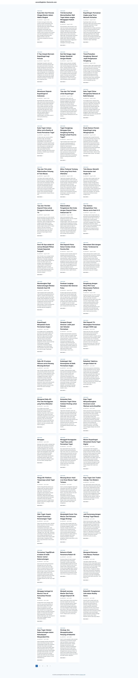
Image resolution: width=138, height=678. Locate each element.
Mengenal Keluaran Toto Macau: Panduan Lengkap (91, 554)
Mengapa (40, 440)
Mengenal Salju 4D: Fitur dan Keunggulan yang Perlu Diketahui (45, 401)
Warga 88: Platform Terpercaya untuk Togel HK (46, 480)
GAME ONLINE (39, 10)
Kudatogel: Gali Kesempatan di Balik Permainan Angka (67, 363)
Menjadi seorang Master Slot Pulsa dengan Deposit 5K (67, 593)
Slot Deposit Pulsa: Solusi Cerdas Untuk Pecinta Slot (67, 247)
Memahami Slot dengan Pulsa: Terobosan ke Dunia (92, 247)
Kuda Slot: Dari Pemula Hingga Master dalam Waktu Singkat (45, 15)
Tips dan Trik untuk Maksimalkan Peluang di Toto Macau (45, 171)
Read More (40, 42)
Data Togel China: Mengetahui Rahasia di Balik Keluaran (91, 93)
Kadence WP (82, 674)
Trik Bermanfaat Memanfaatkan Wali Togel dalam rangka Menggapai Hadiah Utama (67, 17)
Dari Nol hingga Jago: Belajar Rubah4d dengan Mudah (68, 56)
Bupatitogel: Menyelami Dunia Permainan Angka (43, 324)
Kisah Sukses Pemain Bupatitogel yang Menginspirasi (91, 130)
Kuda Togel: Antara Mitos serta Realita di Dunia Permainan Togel (45, 130)
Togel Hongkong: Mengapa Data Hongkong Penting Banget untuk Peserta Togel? (68, 132)
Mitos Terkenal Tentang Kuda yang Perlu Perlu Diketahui (69, 171)
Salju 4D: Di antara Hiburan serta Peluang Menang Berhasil (45, 363)
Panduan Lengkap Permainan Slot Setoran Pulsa (69, 286)
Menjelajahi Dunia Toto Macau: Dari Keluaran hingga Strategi (68, 516)
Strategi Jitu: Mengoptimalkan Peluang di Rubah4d (67, 632)
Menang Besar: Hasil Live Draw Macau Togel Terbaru (68, 480)
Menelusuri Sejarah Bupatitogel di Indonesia (44, 93)
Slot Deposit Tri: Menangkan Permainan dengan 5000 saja (91, 324)
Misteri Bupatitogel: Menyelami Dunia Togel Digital (91, 442)
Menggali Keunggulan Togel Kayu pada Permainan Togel (68, 442)
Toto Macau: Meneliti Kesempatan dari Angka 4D (91, 171)
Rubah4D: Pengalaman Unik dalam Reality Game (91, 593)
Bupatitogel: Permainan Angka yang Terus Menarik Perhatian (92, 15)
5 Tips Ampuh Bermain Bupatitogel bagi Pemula (45, 56)
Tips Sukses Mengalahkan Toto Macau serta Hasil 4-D (91, 208)
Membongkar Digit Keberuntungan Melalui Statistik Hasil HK (45, 286)
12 (47, 665)
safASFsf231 (40, 19)
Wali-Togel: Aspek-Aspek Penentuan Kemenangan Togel (44, 516)
